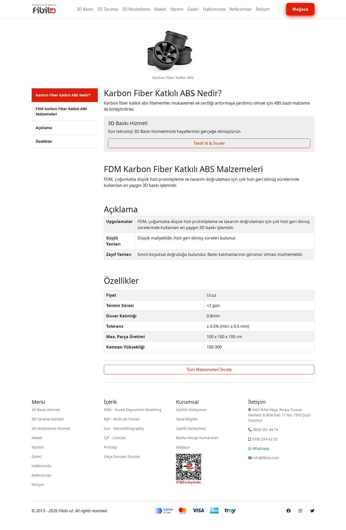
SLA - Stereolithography (124, 428)
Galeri (193, 9)
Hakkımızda (214, 9)
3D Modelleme (136, 9)
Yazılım (176, 9)
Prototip (110, 447)
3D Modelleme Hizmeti (51, 428)
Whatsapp (260, 448)
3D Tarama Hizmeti (48, 419)
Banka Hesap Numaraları (197, 437)
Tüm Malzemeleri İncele (209, 369)
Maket (160, 9)
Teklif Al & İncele (209, 143)
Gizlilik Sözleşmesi (191, 409)
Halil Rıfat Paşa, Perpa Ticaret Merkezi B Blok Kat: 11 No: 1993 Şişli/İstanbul (279, 415)
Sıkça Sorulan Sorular (122, 456)
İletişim (263, 9)
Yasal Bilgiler (187, 419)
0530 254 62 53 (264, 439)
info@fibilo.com (266, 457)
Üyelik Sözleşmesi (191, 428)
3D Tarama (107, 9)
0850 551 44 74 (265, 429)
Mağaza (182, 447)
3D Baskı (85, 9)
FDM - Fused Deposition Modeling (132, 409)
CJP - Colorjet (115, 437)
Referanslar (240, 9)
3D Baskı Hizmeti (46, 409)
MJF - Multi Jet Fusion (122, 419)
